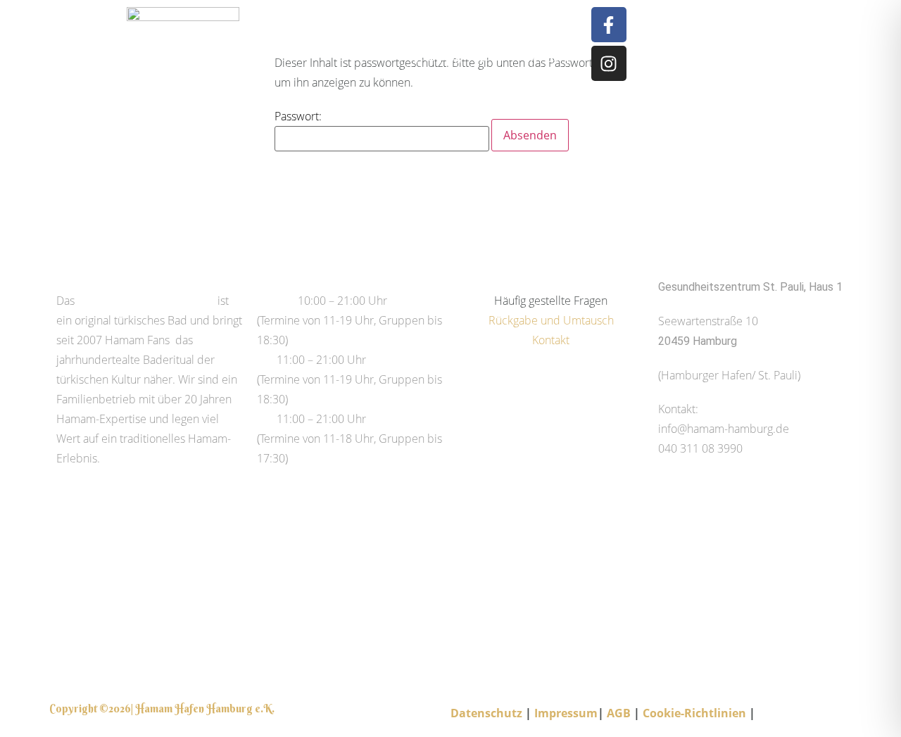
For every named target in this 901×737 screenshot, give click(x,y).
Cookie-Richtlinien (694, 713)
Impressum (566, 713)
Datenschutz (487, 713)
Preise (379, 56)
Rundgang (434, 56)
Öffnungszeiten (467, 34)
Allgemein (392, 34)
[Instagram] (608, 63)
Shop (559, 56)
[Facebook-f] (608, 24)
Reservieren (504, 56)
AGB (619, 713)
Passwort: (298, 116)
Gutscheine (544, 34)
